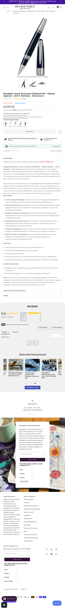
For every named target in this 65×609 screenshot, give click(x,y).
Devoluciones (28, 517)
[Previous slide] (5, 45)
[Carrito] (57, 6)
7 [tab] (35, 381)
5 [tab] (31, 381)
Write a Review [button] (58, 325)
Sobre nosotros (29, 498)
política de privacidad (31, 536)
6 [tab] (33, 381)
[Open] (4, 605)
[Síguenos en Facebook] (46, 547)
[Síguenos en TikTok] (56, 552)
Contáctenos (28, 539)
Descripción (7, 157)
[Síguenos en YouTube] (51, 552)
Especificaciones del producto (14, 289)
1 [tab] (25, 381)
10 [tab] (40, 381)
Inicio (8, 9)
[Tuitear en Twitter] (17, 149)
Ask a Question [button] (43, 325)
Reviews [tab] (4, 330)
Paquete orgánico (36, 115)
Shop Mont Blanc (20, 101)
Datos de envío (29, 510)
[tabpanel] (32, 367)
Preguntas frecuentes (31, 504)
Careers (26, 501)
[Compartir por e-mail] (19, 149)
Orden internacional (30, 520)
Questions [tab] (15, 330)
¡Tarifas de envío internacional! (32, 408)
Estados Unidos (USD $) (10, 587)
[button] (49, 5)
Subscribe (32, 458)
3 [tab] (28, 381)
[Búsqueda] (7, 5)
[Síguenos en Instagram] (56, 547)
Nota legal (27, 523)
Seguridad (27, 514)
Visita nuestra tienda (30, 526)
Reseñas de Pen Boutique (32, 507)
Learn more (53, 1)
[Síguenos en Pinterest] (46, 552)
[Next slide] (60, 45)
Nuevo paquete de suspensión (15, 115)
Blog (25, 530)
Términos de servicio (30, 533)
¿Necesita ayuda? (56, 149)
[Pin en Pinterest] (14, 149)
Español (23, 587)
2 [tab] (26, 381)
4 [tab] (30, 381)
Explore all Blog (32, 386)
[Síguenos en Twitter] (51, 547)
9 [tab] (38, 381)
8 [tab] (37, 381)
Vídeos (5, 294)
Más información (56, 144)
